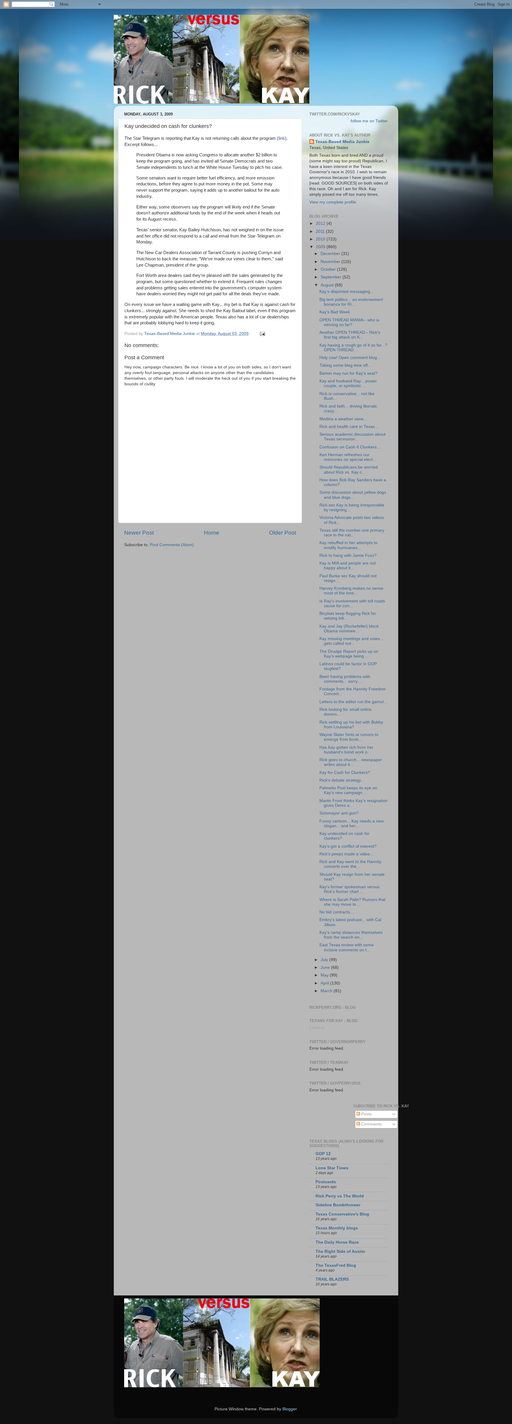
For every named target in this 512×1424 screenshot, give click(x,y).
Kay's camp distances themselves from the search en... (351, 934)
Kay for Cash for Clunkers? (344, 772)
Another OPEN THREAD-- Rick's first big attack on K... (349, 334)
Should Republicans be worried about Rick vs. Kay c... (348, 469)
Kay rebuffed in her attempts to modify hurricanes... (348, 545)
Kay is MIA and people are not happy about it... (347, 565)
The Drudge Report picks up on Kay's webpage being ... (348, 653)
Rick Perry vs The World (340, 1196)
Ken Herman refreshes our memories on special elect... (347, 457)
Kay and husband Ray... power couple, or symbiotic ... (348, 383)
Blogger (289, 1409)
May (325, 975)
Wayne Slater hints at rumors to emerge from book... (348, 737)
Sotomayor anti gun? (339, 813)
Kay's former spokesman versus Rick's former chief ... (349, 889)
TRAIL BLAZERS (332, 1279)
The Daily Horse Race (337, 1242)
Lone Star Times (332, 1168)
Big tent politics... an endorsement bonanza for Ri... (351, 302)
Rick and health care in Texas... (348, 426)
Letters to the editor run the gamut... (353, 702)
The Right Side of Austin (340, 1251)
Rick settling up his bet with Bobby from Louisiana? (351, 724)
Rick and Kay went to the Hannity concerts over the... (350, 864)
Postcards (326, 1182)
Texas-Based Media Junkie (342, 141)
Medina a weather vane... (343, 419)
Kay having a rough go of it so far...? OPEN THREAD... (353, 347)
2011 (321, 231)
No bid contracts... (336, 912)
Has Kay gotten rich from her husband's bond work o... (346, 749)
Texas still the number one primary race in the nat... (351, 532)
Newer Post (139, 533)
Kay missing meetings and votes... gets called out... (351, 641)
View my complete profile (332, 202)
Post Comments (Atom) (172, 545)
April (325, 983)
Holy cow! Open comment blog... (349, 357)
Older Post (282, 533)
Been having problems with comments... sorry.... (344, 679)
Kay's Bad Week (334, 312)
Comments (371, 1124)
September (332, 277)
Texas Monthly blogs (337, 1228)
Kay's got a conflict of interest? (348, 846)
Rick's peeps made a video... (346, 854)
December (331, 253)
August (328, 285)
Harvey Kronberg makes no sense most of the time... (351, 590)
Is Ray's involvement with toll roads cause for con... (352, 603)
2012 (321, 223)
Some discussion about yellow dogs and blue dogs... (352, 494)
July (325, 960)
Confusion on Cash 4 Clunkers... (349, 447)
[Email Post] (262, 333)
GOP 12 (323, 1154)
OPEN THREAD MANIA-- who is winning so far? (349, 322)
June (326, 967)
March (327, 991)
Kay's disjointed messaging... (346, 291)
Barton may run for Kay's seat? (348, 373)
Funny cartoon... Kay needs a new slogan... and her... (351, 823)
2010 (321, 239)
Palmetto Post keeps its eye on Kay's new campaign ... (348, 790)
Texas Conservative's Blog (342, 1214)
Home (211, 533)
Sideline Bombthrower (338, 1205)
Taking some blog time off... (345, 365)
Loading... (318, 1027)
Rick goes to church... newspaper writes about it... (350, 762)
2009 (321, 247)
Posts (366, 1114)
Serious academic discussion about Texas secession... (352, 436)
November (331, 261)
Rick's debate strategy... (341, 780)
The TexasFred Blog (336, 1265)
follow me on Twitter (369, 121)
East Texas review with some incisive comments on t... (346, 947)
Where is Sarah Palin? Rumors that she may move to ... (352, 902)
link (282, 138)
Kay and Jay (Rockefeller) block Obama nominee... (349, 628)
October (329, 269)
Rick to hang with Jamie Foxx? (348, 555)
